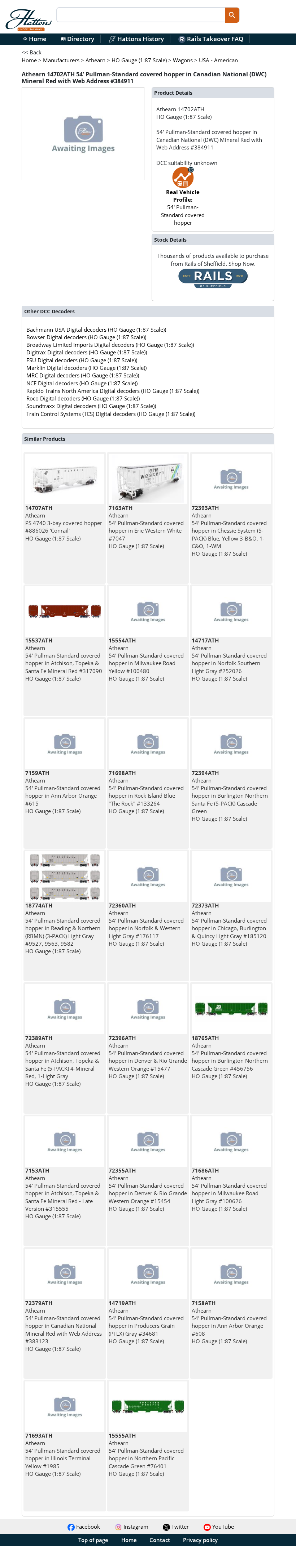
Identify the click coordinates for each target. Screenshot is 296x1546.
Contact (159, 1539)
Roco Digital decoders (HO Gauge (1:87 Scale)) (83, 398)
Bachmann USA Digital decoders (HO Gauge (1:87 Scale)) (96, 329)
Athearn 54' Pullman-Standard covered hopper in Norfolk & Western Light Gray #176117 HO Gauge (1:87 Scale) (146, 924)
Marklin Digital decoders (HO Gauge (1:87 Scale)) (86, 367)
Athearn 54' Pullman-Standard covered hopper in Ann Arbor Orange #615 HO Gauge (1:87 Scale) (62, 792)
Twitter (179, 1526)
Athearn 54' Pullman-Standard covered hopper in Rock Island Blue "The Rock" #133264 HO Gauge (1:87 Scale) (146, 792)
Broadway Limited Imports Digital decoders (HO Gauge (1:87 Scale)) (110, 344)
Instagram (135, 1526)
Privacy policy (200, 1539)
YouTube (222, 1526)
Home (35, 39)
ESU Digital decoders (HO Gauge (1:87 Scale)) (81, 360)
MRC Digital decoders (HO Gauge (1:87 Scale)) (82, 375)
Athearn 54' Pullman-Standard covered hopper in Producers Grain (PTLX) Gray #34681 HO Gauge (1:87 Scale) (146, 1322)
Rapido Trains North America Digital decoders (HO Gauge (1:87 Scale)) (112, 390)
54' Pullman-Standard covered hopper (183, 207)
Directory (77, 39)
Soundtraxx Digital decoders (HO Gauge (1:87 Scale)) (91, 405)
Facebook (87, 1526)
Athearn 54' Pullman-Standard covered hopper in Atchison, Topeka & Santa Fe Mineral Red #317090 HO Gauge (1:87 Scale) (63, 659)
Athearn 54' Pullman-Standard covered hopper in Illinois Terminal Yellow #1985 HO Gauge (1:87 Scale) (62, 1454)
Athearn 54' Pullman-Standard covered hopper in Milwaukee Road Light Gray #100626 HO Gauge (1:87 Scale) (229, 1189)
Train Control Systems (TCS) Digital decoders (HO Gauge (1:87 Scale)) (110, 413)
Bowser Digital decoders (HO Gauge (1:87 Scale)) (86, 337)
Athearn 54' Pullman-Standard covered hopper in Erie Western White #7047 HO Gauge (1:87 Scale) (146, 527)
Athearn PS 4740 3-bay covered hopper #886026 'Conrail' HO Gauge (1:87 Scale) (63, 523)
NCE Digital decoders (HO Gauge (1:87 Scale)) (82, 383)
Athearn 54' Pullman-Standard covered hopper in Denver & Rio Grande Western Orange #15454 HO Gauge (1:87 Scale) (148, 1189)
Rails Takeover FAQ (214, 39)
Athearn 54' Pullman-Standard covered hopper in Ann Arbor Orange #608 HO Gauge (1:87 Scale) (229, 1322)
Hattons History (140, 39)
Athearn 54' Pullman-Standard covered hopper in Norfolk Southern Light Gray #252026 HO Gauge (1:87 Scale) (229, 659)
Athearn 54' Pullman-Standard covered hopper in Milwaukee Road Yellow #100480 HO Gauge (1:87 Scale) (146, 659)
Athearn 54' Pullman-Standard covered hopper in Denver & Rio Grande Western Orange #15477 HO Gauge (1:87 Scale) (148, 1057)
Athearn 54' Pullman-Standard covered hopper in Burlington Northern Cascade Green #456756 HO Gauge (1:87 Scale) (230, 1057)
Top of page (93, 1539)
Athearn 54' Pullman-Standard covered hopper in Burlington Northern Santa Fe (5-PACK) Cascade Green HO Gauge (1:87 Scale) (230, 796)
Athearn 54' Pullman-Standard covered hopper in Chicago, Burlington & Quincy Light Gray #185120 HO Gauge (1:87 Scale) (229, 924)
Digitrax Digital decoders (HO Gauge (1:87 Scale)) (86, 352)
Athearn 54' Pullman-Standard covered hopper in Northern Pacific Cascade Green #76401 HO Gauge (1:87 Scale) (146, 1454)
